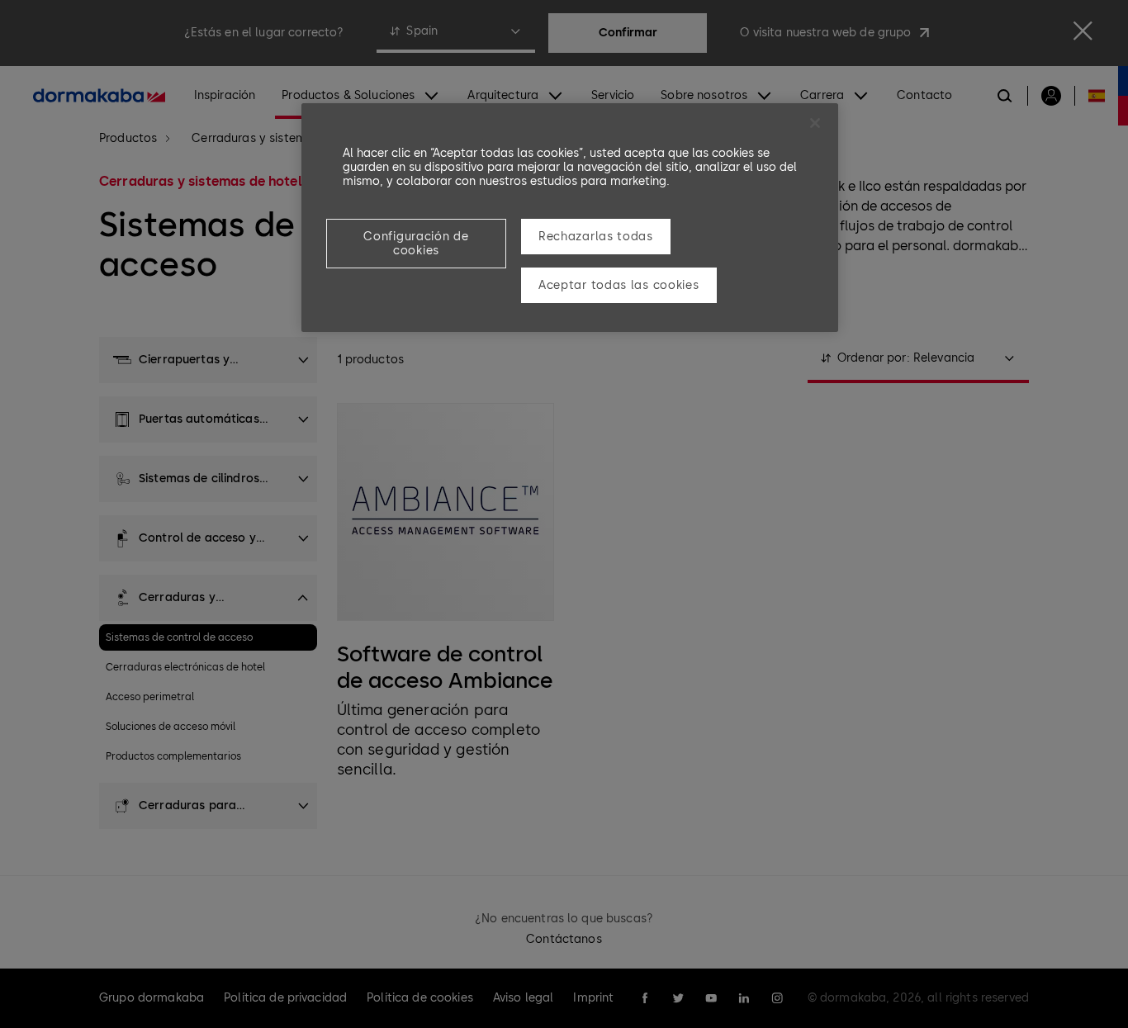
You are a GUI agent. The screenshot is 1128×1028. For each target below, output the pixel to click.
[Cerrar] (815, 123)
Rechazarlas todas (595, 237)
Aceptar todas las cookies (618, 285)
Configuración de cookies (415, 244)
